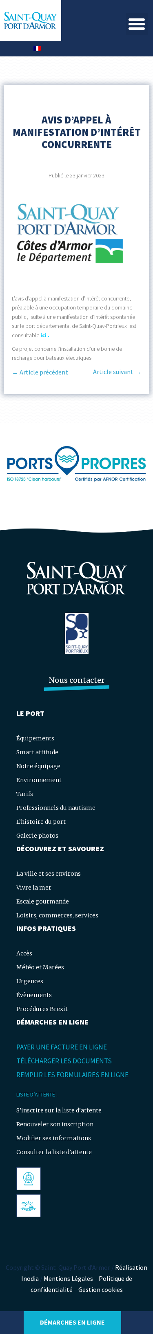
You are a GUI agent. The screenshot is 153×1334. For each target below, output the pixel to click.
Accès (24, 953)
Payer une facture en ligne (61, 1047)
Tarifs (24, 794)
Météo (28, 1205)
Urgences (29, 981)
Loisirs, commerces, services (57, 915)
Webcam (31, 1178)
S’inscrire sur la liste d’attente (59, 1110)
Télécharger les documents (64, 1060)
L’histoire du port (41, 821)
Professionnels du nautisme (55, 808)
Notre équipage (38, 766)
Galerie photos (37, 835)
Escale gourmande (42, 901)
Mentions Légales (68, 1278)
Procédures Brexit (42, 1009)
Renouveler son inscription (54, 1124)
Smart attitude (37, 752)
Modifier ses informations (53, 1138)
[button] (137, 24)
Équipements (35, 738)
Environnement (39, 780)
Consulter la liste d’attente (54, 1152)
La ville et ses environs (48, 873)
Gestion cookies (100, 1289)
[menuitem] (37, 48)
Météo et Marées (40, 967)
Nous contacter (76, 680)
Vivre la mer (33, 887)
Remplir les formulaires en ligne (72, 1074)
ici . (44, 335)
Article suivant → (117, 372)
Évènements (34, 995)
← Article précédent (40, 372)
